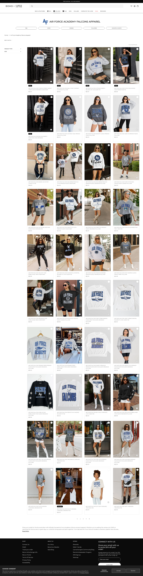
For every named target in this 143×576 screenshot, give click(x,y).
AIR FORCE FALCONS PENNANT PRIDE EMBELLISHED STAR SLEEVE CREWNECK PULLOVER (66, 367)
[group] (71, 1)
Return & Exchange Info (29, 552)
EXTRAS (75, 541)
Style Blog (51, 549)
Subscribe (109, 564)
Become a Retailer (53, 547)
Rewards (76, 544)
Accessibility (26, 562)
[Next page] (89, 519)
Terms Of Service (27, 557)
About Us (50, 541)
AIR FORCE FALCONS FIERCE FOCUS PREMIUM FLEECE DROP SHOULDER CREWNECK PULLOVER (125, 367)
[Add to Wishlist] (51, 49)
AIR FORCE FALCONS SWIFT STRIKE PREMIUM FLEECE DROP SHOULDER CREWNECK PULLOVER (96, 320)
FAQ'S (24, 547)
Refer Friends (77, 547)
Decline (133, 570)
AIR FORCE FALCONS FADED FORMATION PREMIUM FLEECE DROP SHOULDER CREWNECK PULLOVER (97, 367)
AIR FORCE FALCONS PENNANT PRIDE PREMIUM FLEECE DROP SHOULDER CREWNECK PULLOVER (39, 367)
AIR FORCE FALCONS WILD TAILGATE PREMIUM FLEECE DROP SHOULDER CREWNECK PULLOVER (39, 461)
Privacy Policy (84, 572)
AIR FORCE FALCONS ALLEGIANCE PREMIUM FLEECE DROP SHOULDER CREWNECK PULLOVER (124, 461)
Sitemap (75, 557)
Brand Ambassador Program (82, 552)
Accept (118, 570)
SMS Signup (77, 555)
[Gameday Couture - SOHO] (13, 6)
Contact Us (25, 544)
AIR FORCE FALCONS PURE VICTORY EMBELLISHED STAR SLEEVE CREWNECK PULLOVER (38, 414)
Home (6, 35)
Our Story (51, 544)
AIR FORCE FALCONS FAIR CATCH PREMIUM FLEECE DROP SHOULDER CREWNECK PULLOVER (96, 461)
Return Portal (26, 555)
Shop (23, 541)
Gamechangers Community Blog (83, 549)
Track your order (27, 549)
